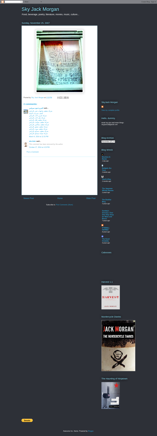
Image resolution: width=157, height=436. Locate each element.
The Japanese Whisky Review (107, 189)
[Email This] (58, 97)
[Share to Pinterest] (67, 97)
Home (60, 198)
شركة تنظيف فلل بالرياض (37, 120)
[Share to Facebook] (65, 97)
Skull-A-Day (106, 179)
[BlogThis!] (60, 97)
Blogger (90, 431)
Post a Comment (33, 152)
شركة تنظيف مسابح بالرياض (38, 131)
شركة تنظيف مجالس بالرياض (39, 125)
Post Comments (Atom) (64, 205)
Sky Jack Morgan (40, 9)
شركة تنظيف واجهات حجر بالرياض (40, 111)
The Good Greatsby (106, 240)
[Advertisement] (59, 176)
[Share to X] (63, 97)
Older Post (90, 198)
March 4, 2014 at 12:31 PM (38, 136)
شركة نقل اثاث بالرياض (37, 118)
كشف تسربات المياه (36, 113)
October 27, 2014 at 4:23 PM (39, 147)
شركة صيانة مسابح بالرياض (38, 133)
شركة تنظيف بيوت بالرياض (38, 129)
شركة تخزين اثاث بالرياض (38, 116)
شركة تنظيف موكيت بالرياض (39, 122)
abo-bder (32, 141)
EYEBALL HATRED (106, 229)
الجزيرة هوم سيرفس (36, 108)
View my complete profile (110, 110)
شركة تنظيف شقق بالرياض (38, 127)
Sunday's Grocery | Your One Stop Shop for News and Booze (108, 215)
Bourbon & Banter (106, 158)
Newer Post (29, 198)
